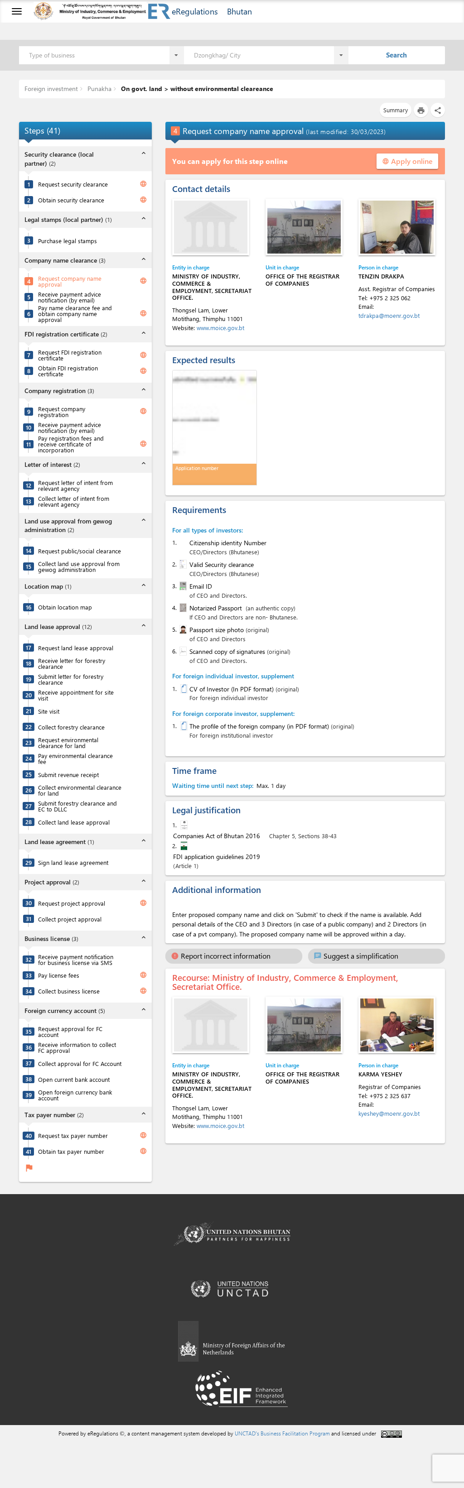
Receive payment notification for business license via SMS (75, 959)
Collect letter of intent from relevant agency (73, 501)
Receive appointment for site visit (76, 695)
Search (396, 54)
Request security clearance (73, 184)
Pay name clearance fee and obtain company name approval (75, 313)
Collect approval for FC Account (79, 1063)
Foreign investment (51, 88)
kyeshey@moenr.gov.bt (389, 1113)
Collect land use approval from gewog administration (79, 566)
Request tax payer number (73, 1135)
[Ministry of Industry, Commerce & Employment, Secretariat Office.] (210, 227)
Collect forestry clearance (71, 727)
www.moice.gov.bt (220, 327)
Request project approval (71, 903)
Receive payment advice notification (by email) (69, 297)
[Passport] (182, 607)
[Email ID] (182, 585)
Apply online (407, 161)
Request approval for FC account (70, 1031)
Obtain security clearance (71, 200)
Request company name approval (70, 281)
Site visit (48, 711)
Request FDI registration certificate (70, 355)
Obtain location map (65, 607)
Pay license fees (58, 975)
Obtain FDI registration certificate (68, 371)
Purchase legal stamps (67, 241)
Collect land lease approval (74, 822)
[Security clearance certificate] (182, 564)
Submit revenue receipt (68, 775)
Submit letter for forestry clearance (70, 679)
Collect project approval (70, 919)
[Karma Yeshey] (396, 1025)
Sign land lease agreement (73, 862)
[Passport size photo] (182, 629)
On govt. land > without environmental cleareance (196, 88)
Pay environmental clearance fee (75, 758)
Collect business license (69, 991)
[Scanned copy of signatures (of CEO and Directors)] (182, 651)
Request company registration (61, 412)
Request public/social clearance (79, 551)
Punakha (98, 88)
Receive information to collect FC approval (77, 1047)
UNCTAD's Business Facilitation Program (282, 1433)
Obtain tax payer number (71, 1151)
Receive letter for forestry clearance (71, 663)
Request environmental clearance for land (68, 743)
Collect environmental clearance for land (79, 790)
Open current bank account (74, 1079)
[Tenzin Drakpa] (396, 227)
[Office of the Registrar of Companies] (304, 227)
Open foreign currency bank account (75, 1095)
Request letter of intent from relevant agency (75, 485)
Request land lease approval (75, 648)
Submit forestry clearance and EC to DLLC (77, 806)
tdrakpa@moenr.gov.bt (389, 315)
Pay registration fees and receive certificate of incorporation (71, 444)
